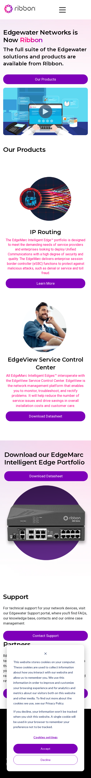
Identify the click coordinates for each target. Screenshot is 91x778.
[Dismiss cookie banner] (45, 654)
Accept (45, 748)
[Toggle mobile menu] (61, 9)
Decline (46, 760)
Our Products (45, 79)
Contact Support (46, 636)
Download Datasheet (45, 416)
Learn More (46, 283)
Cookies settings (45, 737)
